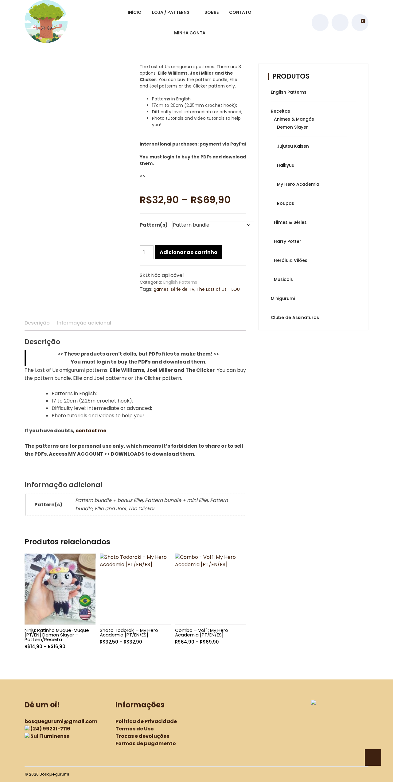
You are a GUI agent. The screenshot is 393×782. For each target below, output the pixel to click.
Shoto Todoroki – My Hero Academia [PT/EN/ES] (129, 632)
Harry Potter (287, 241)
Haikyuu (285, 165)
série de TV (182, 289)
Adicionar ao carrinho (188, 252)
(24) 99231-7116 (50, 728)
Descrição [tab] (37, 322)
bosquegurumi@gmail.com (61, 721)
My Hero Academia (298, 184)
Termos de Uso (134, 728)
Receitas (280, 111)
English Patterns (180, 282)
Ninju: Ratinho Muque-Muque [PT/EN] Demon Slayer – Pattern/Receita (57, 635)
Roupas (285, 203)
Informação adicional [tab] (84, 322)
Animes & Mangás (294, 119)
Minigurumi (283, 298)
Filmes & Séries (290, 222)
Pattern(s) (154, 224)
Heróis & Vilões (290, 260)
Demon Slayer (292, 127)
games (161, 289)
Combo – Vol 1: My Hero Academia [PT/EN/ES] (201, 632)
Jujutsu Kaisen (293, 146)
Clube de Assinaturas (295, 317)
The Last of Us (211, 289)
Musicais (283, 279)
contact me (91, 430)
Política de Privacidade (146, 721)
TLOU (234, 289)
